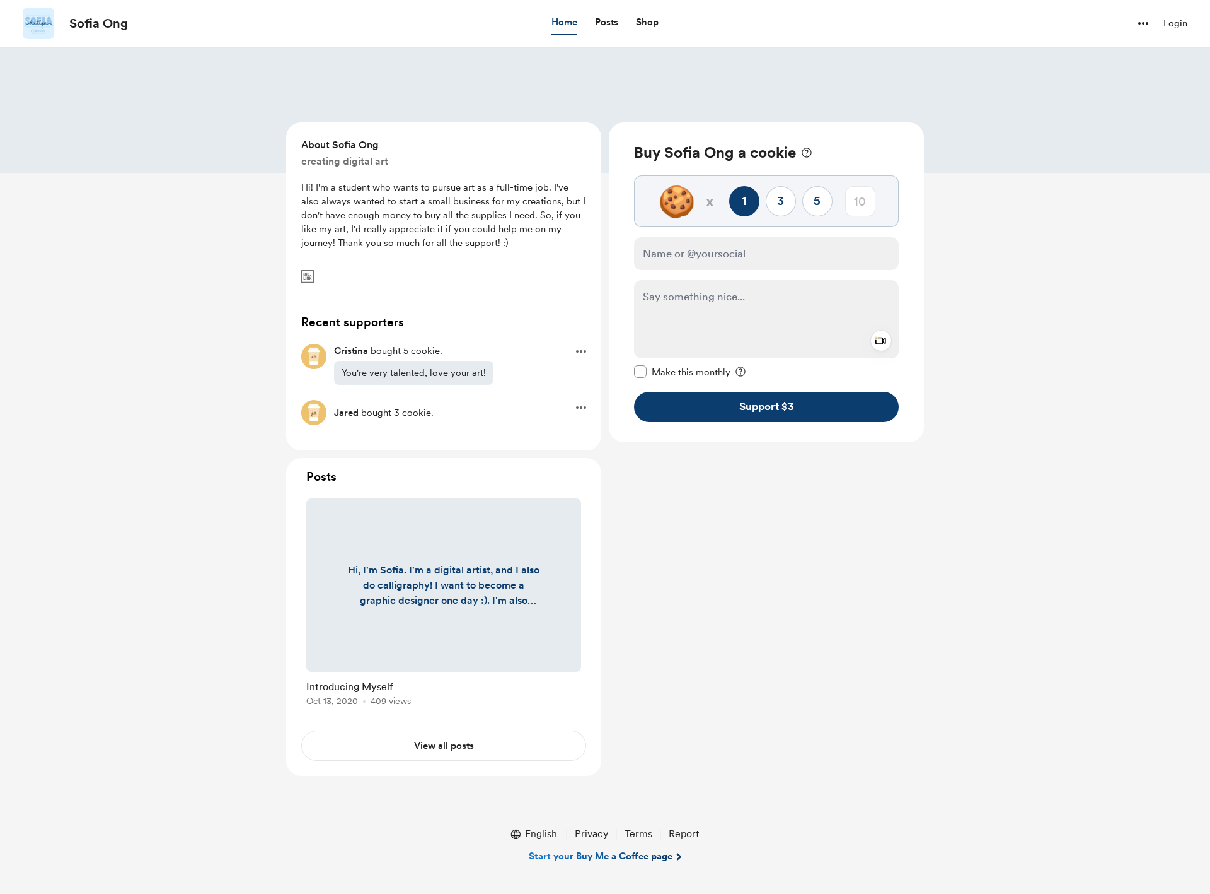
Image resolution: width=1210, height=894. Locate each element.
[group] (443, 604)
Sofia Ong (98, 23)
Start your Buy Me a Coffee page (600, 856)
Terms (638, 834)
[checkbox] (682, 371)
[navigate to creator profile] (38, 23)
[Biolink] (307, 276)
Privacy (591, 834)
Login (1175, 23)
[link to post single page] (443, 604)
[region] (766, 282)
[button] (564, 23)
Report (684, 834)
